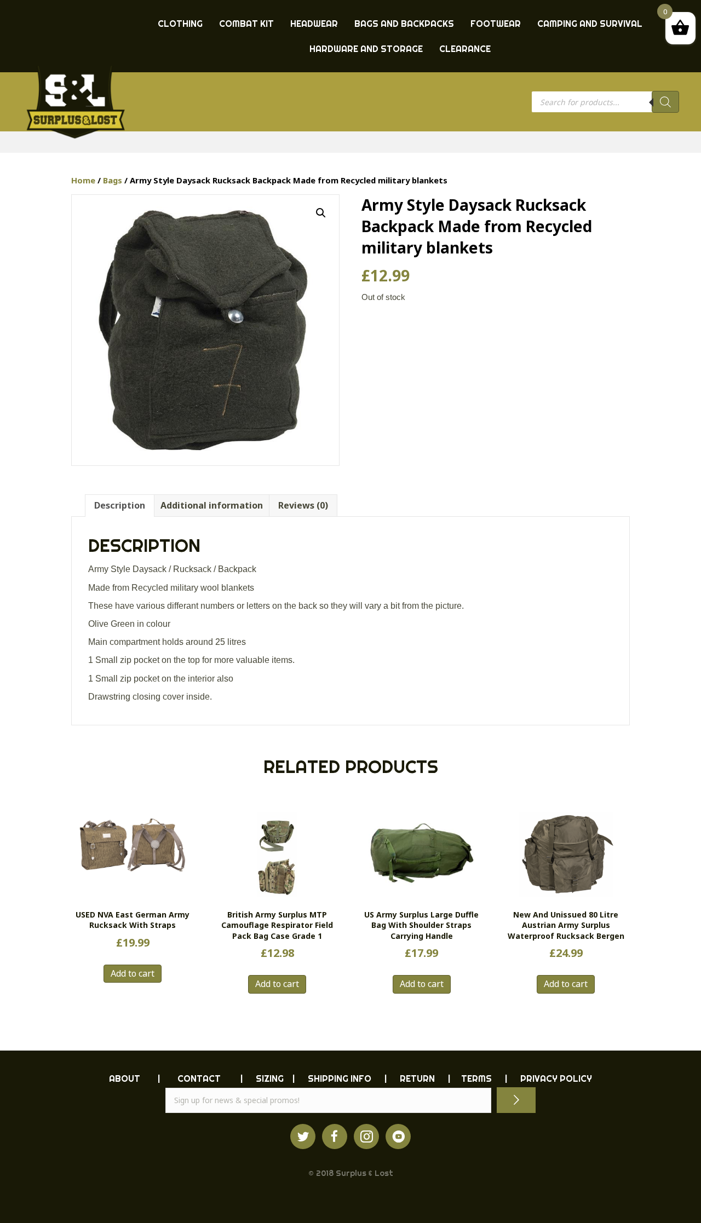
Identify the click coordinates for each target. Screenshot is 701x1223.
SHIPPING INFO (339, 1078)
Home (83, 180)
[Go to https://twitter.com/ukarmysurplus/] (302, 1136)
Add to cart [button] (132, 973)
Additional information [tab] (211, 505)
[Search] (665, 102)
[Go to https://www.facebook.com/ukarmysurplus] (334, 1136)
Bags (112, 180)
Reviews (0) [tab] (303, 505)
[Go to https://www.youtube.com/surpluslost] (398, 1136)
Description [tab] (119, 505)
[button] (321, 213)
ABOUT (124, 1078)
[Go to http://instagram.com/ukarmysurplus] (366, 1136)
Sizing (270, 1078)
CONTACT (199, 1078)
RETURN (417, 1078)
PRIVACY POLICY (556, 1078)
